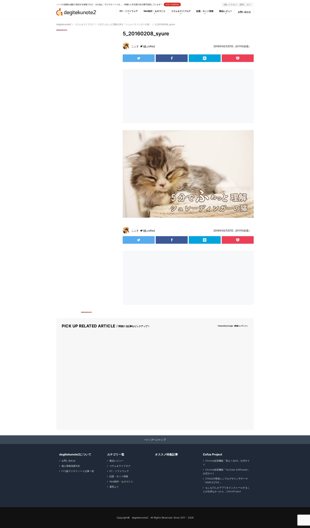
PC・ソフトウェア (129, 11)
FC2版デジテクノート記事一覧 (78, 471)
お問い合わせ (244, 12)
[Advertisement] (155, 96)
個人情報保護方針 (71, 465)
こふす (135, 46)
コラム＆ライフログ (181, 11)
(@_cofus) (149, 46)
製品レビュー (225, 11)
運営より (114, 486)
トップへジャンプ (156, 439)
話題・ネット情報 (204, 11)
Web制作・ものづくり (154, 11)
